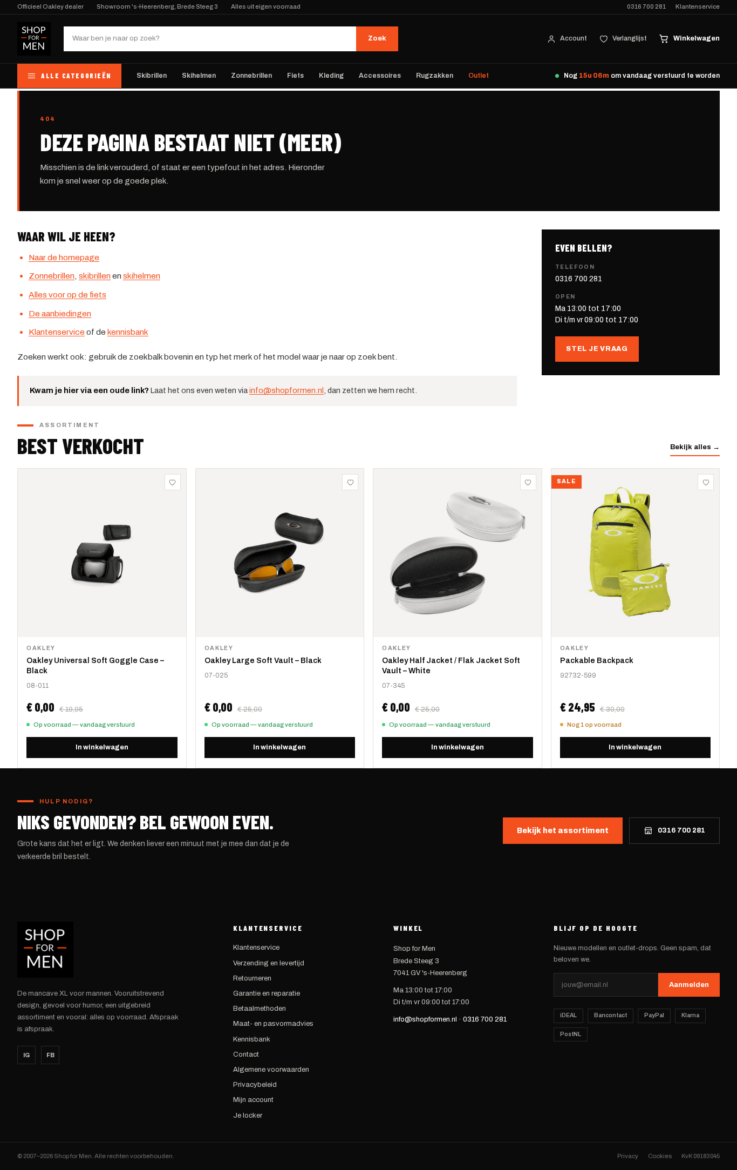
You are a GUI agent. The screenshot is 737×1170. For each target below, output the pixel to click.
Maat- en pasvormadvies (273, 1023)
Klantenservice (697, 7)
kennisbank (127, 331)
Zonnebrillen (251, 75)
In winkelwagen (102, 747)
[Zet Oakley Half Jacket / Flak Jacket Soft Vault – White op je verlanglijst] (528, 482)
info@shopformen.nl (286, 390)
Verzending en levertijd (268, 963)
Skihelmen (199, 75)
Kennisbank (251, 1039)
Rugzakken (434, 75)
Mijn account (253, 1100)
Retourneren (252, 978)
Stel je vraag (597, 349)
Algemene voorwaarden (271, 1069)
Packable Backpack (596, 661)
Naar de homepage (64, 257)
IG (26, 1055)
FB (50, 1055)
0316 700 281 (646, 7)
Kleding (331, 75)
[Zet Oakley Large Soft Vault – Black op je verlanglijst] (350, 482)
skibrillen (95, 275)
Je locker (247, 1115)
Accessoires (380, 75)
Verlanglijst (629, 38)
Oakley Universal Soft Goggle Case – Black (95, 666)
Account (573, 38)
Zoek (377, 38)
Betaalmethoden (259, 1008)
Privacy (627, 1156)
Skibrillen (152, 75)
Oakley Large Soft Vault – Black (263, 661)
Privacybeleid (255, 1084)
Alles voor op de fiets (67, 294)
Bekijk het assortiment (563, 831)
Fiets (295, 75)
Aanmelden (689, 985)
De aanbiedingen (60, 313)
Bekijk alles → (695, 447)
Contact (246, 1054)
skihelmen (141, 275)
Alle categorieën (76, 75)
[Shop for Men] (34, 39)
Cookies (660, 1156)
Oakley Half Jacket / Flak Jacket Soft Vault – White (451, 666)
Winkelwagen (696, 38)
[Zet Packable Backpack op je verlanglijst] (706, 482)
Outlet (478, 75)
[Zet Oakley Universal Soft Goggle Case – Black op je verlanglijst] (173, 482)
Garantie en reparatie (266, 993)
